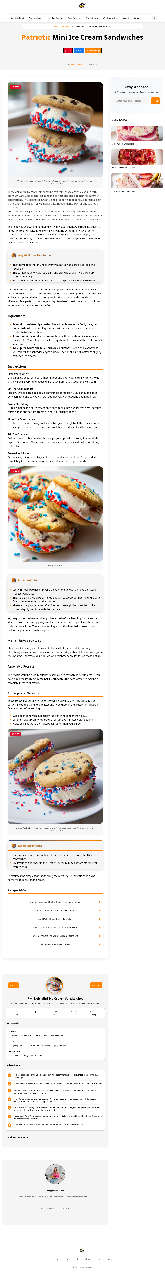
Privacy (108, 1259)
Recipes (65, 26)
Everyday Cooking (54, 18)
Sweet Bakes (92, 18)
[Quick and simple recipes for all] (82, 6)
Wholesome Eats (110, 18)
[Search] (154, 18)
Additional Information (18, 1137)
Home (57, 26)
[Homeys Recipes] (82, 1251)
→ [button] (45, 902)
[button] (55, 374)
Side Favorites (74, 18)
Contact (137, 18)
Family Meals (35, 18)
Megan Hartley (77, 64)
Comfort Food (17, 18)
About (126, 18)
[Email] (55, 1216)
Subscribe (157, 100)
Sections (77, 1259)
